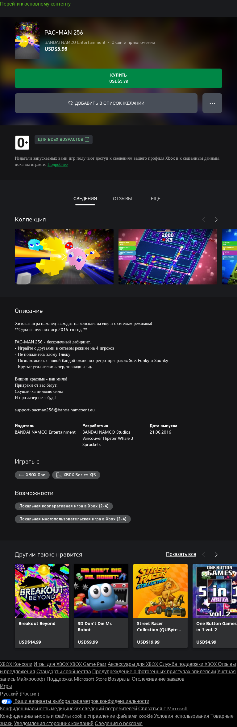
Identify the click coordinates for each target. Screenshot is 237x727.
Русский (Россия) (19, 693)
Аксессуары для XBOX (133, 664)
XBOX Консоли (16, 664)
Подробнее (58, 164)
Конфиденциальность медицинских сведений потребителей (68, 708)
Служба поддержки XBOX (188, 664)
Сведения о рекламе (119, 723)
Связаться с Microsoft (163, 708)
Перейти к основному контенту (35, 3)
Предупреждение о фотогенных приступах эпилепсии (154, 671)
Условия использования (181, 715)
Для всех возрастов (60, 139)
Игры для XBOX (52, 664)
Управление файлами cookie (120, 715)
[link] (42, 606)
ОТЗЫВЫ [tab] (122, 198)
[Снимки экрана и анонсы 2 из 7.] (167, 256)
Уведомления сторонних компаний (54, 723)
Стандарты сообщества (63, 671)
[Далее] (216, 219)
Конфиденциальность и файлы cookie (43, 715)
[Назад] (204, 219)
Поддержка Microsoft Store (77, 678)
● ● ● (212, 103)
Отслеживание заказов (158, 678)
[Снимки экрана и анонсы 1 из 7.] (64, 256)
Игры (6, 686)
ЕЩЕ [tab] (155, 198)
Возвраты (119, 678)
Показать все (181, 554)
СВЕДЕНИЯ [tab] (85, 198)
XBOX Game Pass (88, 664)
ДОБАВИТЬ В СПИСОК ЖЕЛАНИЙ (109, 103)
